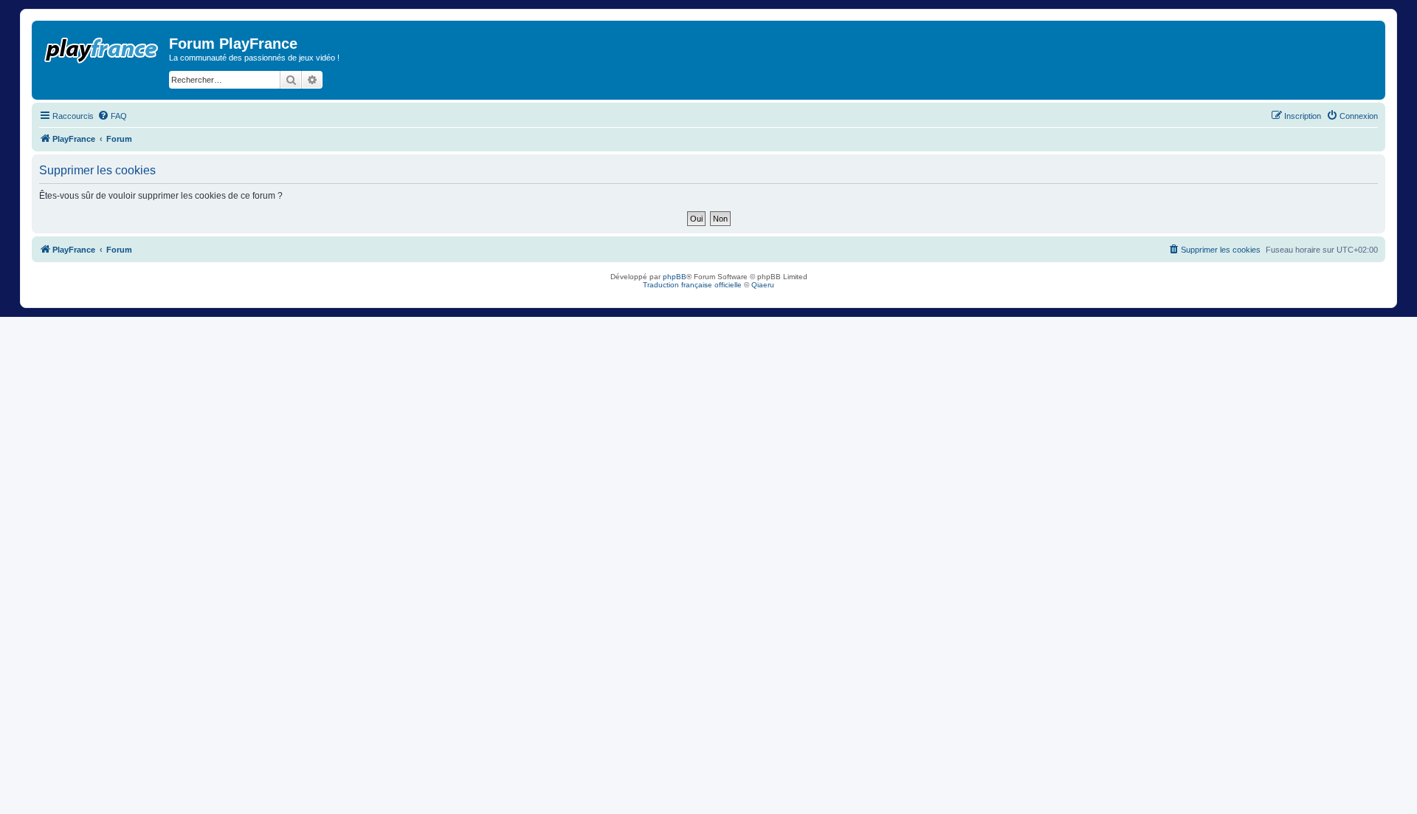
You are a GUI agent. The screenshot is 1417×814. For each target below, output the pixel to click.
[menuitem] (112, 116)
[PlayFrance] (102, 47)
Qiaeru (762, 285)
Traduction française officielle (692, 285)
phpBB (674, 277)
